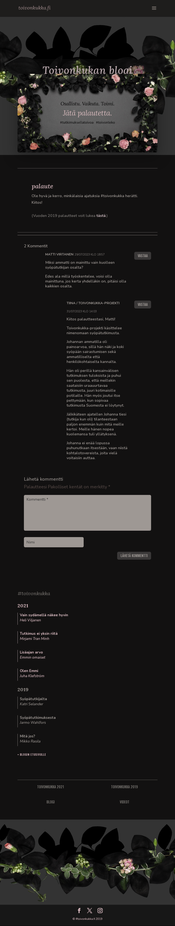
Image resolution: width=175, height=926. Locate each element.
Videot (124, 801)
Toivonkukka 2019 (124, 786)
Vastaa (143, 255)
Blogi (51, 801)
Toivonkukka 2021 (50, 786)
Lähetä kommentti (134, 555)
